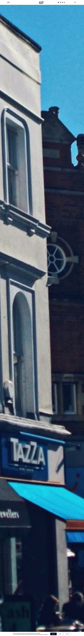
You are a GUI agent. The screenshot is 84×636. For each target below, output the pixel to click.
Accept (53, 633)
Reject (60, 633)
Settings (67, 633)
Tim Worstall (42, 339)
